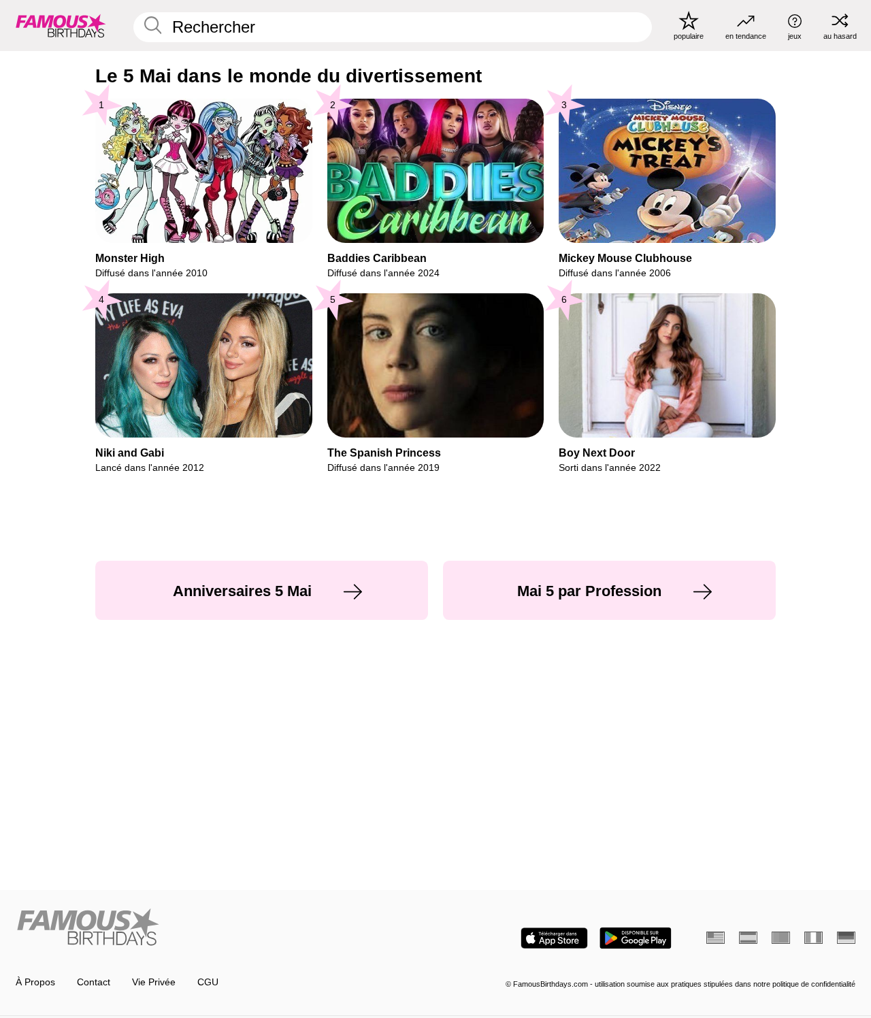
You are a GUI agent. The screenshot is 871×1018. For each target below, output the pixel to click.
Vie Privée (154, 982)
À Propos (35, 982)
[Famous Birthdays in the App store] (554, 938)
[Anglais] (715, 938)
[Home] (222, 928)
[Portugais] (781, 938)
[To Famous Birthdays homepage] (61, 25)
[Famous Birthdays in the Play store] (635, 938)
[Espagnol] (748, 938)
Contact (93, 982)
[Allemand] (846, 938)
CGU (207, 982)
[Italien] (813, 938)
